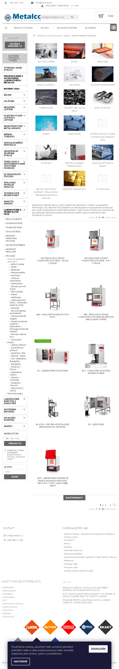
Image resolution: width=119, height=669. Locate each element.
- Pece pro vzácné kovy (18, 335)
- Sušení (13, 294)
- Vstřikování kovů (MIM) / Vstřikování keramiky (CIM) (18, 302)
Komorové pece (14, 223)
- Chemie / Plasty (18, 356)
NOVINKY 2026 (11, 89)
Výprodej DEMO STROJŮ (13, 69)
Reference (69, 560)
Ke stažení (90, 28)
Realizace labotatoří (73, 554)
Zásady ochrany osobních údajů (78, 571)
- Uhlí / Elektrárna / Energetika (18, 359)
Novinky (45, 28)
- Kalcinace (15, 275)
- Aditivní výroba (17, 264)
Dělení (7, 95)
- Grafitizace (15, 297)
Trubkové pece (14, 227)
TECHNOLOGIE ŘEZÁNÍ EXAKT (11, 194)
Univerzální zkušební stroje (11, 153)
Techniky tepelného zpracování (16, 260)
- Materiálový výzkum (16, 373)
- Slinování (14, 308)
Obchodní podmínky (73, 550)
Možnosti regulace (11, 250)
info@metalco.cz (15, 535)
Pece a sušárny (14, 219)
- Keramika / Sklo (17, 353)
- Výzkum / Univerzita (15, 378)
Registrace (63, 6)
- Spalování (15, 270)
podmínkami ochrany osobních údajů (16, 456)
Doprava (68, 547)
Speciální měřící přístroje (13, 144)
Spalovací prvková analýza (10, 184)
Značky (8, 426)
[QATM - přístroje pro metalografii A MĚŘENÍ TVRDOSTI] (32, 627)
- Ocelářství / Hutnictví (16, 384)
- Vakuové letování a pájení (18, 317)
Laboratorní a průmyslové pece (13, 212)
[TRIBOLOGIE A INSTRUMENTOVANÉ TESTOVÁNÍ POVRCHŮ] (87, 627)
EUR (77, 6)
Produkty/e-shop (23, 28)
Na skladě (13, 38)
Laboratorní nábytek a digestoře (11, 401)
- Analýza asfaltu (17, 272)
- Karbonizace (16, 283)
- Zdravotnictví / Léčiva (17, 389)
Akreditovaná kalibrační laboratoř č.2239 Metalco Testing (90, 557)
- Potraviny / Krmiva (15, 368)
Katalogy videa (70, 564)
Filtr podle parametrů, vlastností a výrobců (13, 58)
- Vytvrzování (15, 340)
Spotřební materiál (10, 410)
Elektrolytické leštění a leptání (13, 117)
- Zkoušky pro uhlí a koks (18, 287)
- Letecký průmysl (18, 345)
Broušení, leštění (9, 108)
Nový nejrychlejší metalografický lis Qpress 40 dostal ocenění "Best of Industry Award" (89, 595)
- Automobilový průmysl (16, 349)
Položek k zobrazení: (15, 45)
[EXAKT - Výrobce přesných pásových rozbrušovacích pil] (105, 627)
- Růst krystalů (16, 292)
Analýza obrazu (8, 202)
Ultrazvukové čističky (12, 175)
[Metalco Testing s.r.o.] (23, 17)
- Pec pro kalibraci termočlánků (18, 312)
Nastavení (20, 661)
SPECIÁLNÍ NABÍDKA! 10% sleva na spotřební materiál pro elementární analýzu (85, 589)
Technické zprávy (15, 393)
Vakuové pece (13, 231)
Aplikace (10, 256)
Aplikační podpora (67, 28)
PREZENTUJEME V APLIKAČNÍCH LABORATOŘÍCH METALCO (13, 79)
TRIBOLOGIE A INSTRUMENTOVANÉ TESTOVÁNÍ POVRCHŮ (14, 164)
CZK (73, 5)
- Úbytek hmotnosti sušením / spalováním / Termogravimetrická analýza (18, 326)
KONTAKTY (69, 540)
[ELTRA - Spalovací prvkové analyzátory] (50, 627)
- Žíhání (13, 267)
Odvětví (10, 342)
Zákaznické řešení (15, 245)
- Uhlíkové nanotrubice (15, 279)
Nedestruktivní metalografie (13, 127)
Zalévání (9, 101)
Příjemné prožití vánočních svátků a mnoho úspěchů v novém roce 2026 (86, 601)
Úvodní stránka (6, 28)
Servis (67, 543)
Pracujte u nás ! (71, 567)
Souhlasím (98, 648)
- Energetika (15, 364)
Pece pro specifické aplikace (11, 238)
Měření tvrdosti (9, 135)
